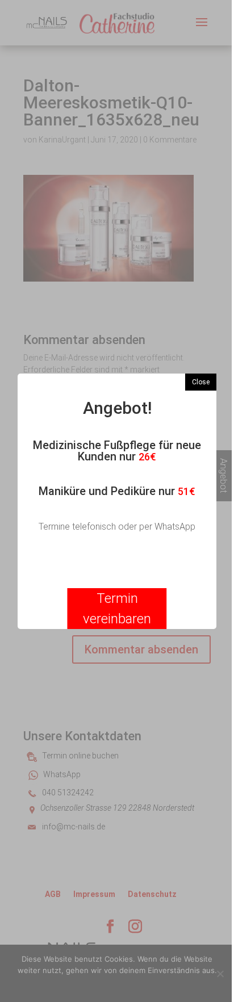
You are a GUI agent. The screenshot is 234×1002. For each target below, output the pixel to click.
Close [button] (201, 382)
